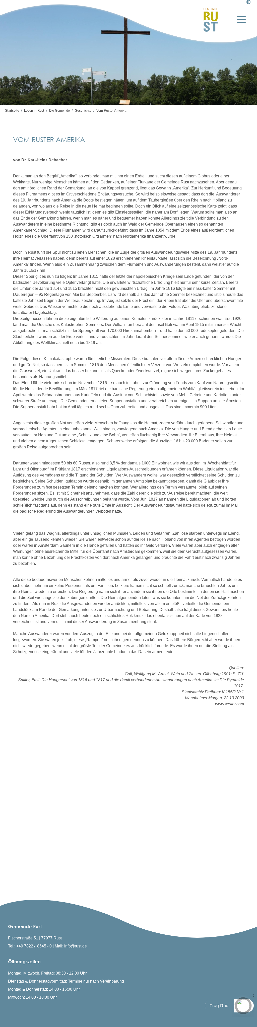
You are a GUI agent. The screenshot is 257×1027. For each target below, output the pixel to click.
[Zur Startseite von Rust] (211, 20)
